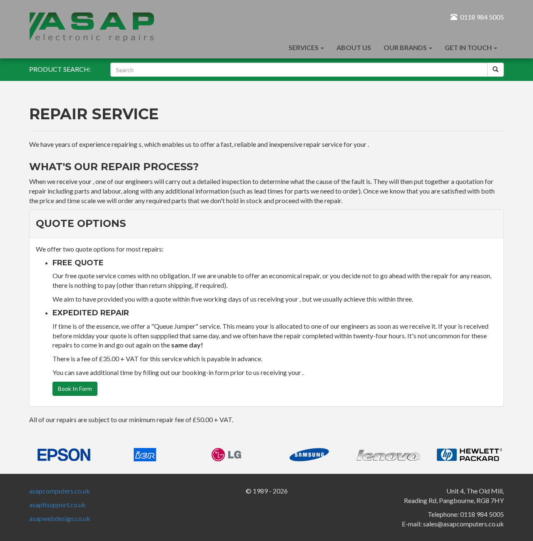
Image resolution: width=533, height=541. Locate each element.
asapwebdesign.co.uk (59, 518)
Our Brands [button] (406, 47)
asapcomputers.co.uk (59, 491)
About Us (353, 47)
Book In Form (75, 388)
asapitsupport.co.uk (57, 504)
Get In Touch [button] (469, 47)
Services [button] (304, 47)
